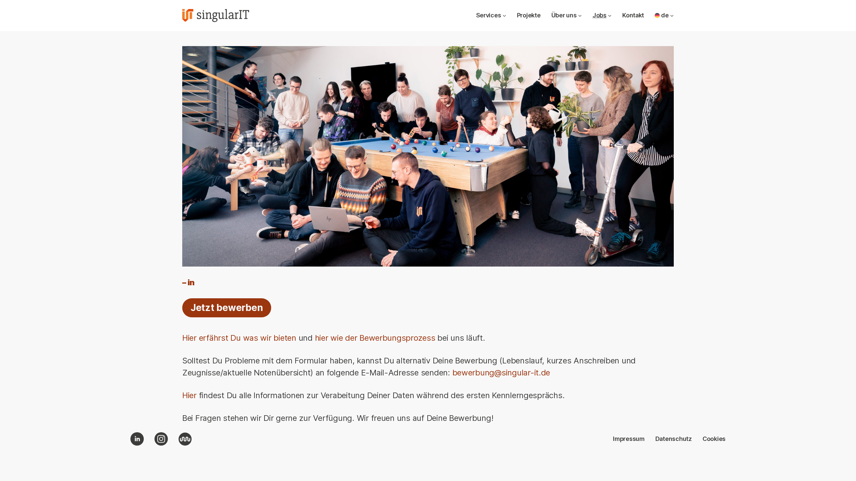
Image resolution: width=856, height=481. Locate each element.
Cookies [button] (714, 438)
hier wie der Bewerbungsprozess (375, 338)
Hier (189, 395)
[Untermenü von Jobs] (610, 15)
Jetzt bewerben (227, 307)
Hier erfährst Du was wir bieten (239, 338)
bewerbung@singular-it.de (501, 372)
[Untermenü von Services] (504, 15)
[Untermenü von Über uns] (580, 15)
